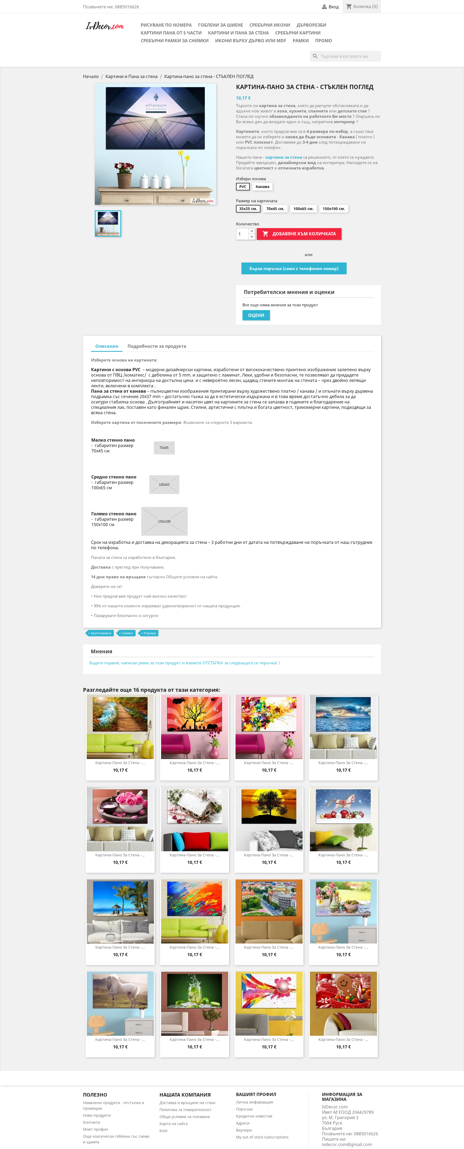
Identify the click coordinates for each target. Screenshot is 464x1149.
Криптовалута (101, 633)
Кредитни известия (254, 1116)
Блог (164, 1130)
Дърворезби (311, 25)
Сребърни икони (269, 25)
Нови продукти (97, 1115)
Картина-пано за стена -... (120, 762)
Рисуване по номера (166, 25)
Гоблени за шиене (220, 25)
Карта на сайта (174, 1123)
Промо (323, 41)
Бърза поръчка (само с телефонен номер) (294, 268)
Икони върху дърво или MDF (250, 41)
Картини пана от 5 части (171, 33)
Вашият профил (256, 1094)
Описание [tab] (106, 346)
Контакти (91, 1122)
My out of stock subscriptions (262, 1137)
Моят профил (95, 1129)
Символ (127, 633)
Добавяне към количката (299, 233)
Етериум (150, 633)
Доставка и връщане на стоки (187, 1102)
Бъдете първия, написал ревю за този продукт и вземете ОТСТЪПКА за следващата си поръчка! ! (184, 662)
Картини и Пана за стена (238, 33)
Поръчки (244, 1109)
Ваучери (244, 1130)
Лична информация (254, 1102)
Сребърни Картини (298, 33)
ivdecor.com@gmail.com (347, 1144)
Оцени (256, 315)
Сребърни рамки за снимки (175, 41)
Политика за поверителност (186, 1109)
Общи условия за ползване (185, 1116)
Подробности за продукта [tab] (157, 346)
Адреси (242, 1123)
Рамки (301, 41)
